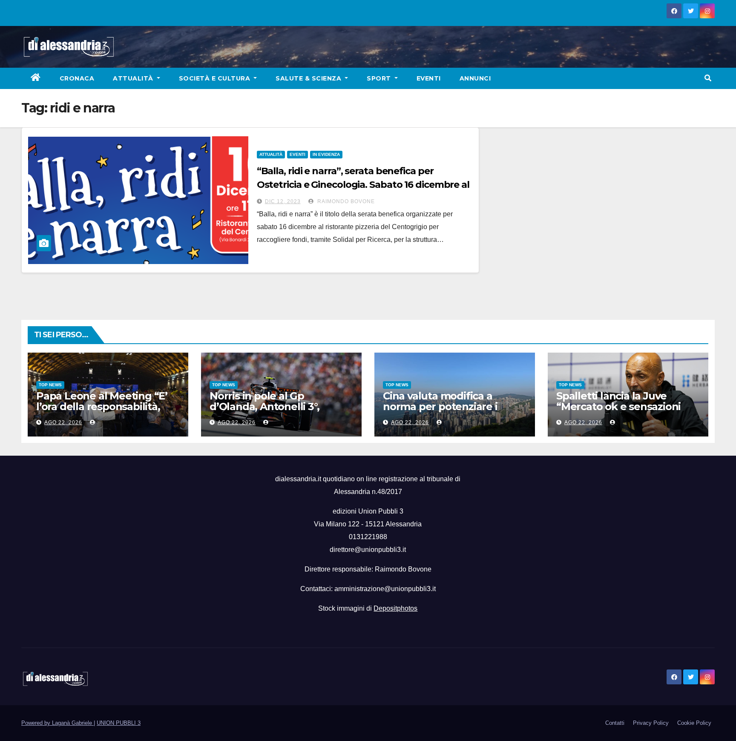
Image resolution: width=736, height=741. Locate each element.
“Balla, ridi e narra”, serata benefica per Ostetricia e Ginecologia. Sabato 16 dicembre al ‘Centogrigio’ (363, 184)
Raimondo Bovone (345, 201)
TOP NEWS (50, 384)
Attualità (134, 78)
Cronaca (77, 78)
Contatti (614, 723)
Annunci (475, 78)
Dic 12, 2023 (283, 201)
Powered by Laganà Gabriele (57, 723)
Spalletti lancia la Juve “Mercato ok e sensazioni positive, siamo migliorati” (620, 406)
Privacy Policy (651, 723)
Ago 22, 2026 (63, 422)
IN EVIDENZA (326, 154)
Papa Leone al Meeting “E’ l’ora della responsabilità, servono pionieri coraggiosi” (105, 406)
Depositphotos (395, 608)
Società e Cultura (215, 78)
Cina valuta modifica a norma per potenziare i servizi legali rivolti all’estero (452, 406)
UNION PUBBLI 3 (119, 723)
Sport (380, 78)
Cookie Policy (694, 723)
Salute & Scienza (309, 78)
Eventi (429, 78)
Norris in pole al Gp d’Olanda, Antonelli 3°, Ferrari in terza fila (264, 406)
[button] (707, 78)
